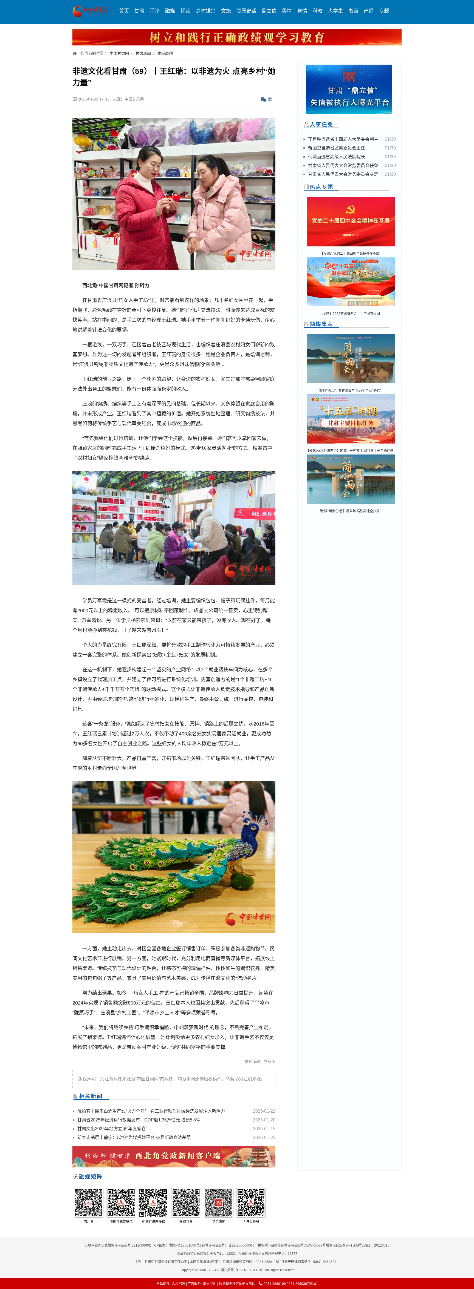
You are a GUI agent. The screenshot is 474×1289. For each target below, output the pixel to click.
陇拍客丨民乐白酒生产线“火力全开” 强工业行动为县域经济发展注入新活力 (151, 1111)
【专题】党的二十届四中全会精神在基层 (349, 253)
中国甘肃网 (119, 53)
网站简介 (163, 1284)
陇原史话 (246, 11)
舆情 (287, 11)
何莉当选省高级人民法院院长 (336, 156)
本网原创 (165, 53)
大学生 (335, 11)
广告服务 (194, 1284)
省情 (302, 11)
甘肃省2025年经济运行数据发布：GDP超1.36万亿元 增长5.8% (138, 1120)
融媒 (170, 11)
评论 (155, 11)
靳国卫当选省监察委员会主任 (336, 148)
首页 (124, 11)
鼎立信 (269, 11)
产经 (369, 11)
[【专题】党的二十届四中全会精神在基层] (351, 246)
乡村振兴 (206, 11)
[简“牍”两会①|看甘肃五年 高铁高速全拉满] (351, 504)
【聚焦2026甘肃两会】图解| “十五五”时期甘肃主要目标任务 (349, 451)
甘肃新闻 (143, 53)
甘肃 (139, 11)
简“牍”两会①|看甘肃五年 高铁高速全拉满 (350, 511)
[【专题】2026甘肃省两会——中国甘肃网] (351, 307)
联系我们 (209, 1284)
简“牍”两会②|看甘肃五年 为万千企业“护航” (350, 391)
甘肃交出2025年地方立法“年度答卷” (112, 1128)
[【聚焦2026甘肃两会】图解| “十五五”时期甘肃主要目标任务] (351, 444)
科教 (318, 11)
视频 (185, 11)
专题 (384, 11)
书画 (353, 11)
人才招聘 (178, 1284)
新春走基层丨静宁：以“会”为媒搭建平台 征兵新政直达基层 (134, 1137)
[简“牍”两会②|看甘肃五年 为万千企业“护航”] (351, 383)
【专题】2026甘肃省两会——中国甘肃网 (350, 314)
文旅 (226, 11)
